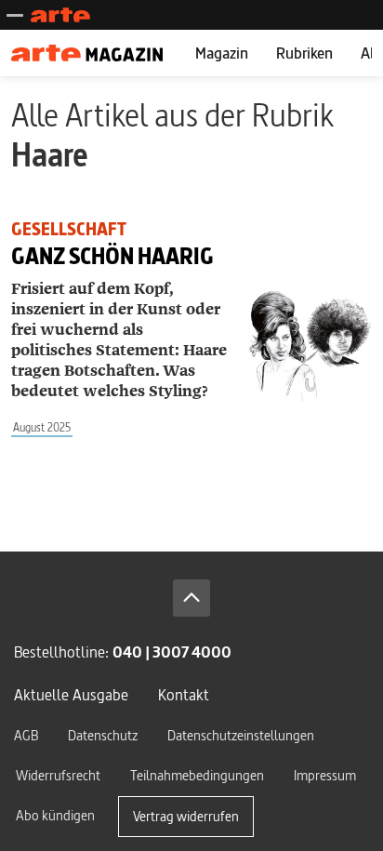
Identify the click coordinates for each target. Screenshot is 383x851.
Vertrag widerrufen (186, 816)
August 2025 (42, 427)
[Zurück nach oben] (191, 598)
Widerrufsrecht (58, 775)
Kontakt (183, 694)
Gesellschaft (68, 229)
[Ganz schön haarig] (309, 346)
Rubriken (304, 52)
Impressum (325, 775)
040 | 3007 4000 (171, 651)
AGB (26, 735)
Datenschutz (103, 735)
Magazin (221, 52)
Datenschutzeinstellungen (240, 735)
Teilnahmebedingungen (197, 775)
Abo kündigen (55, 815)
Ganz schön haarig (112, 256)
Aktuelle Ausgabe (71, 694)
